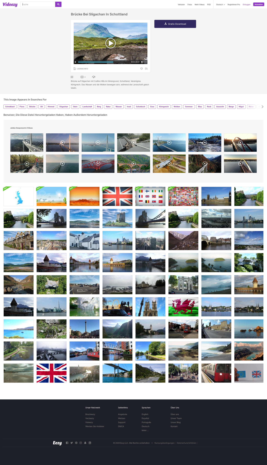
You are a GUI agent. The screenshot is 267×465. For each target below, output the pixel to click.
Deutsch (145, 426)
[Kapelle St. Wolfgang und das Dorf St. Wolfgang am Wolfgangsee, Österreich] (150, 329)
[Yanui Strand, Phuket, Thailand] (183, 351)
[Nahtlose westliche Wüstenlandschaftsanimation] (51, 196)
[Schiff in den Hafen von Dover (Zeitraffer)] (117, 284)
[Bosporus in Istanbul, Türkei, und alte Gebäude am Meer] (117, 373)
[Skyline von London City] (51, 306)
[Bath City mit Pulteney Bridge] (183, 218)
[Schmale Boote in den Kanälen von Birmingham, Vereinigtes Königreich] (84, 351)
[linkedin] (90, 443)
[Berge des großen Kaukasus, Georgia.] (18, 284)
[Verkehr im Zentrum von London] (183, 284)
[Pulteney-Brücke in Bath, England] (249, 196)
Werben (121, 418)
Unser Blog (176, 422)
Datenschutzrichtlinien (186, 443)
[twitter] (71, 443)
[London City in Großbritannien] (150, 240)
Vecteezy (89, 418)
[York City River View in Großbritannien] (216, 240)
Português (146, 422)
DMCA (121, 426)
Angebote (122, 414)
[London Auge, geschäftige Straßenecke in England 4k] (117, 306)
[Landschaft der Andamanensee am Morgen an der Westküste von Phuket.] (216, 262)
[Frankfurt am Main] (51, 351)
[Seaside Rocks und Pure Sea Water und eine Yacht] (249, 329)
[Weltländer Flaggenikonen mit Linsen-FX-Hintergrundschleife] (183, 196)
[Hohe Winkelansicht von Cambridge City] (51, 240)
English (145, 414)
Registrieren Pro (234, 4)
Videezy (89, 422)
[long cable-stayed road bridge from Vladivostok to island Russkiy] (169, 143)
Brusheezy (90, 414)
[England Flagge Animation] (51, 373)
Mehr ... (145, 430)
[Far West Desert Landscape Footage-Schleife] (84, 196)
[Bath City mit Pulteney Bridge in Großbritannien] (18, 218)
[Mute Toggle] (142, 62)
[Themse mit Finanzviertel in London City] (117, 240)
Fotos (190, 4)
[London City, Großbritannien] (249, 218)
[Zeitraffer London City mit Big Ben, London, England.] (216, 196)
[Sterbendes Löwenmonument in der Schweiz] (84, 306)
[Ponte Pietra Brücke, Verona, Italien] (84, 373)
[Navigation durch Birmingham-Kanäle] (117, 351)
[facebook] (67, 443)
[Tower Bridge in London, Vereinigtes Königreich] (51, 218)
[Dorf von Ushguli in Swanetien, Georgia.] (183, 240)
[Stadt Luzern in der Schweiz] (249, 306)
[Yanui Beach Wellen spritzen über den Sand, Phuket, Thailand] (216, 351)
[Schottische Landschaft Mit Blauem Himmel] (18, 262)
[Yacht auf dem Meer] (18, 329)
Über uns (175, 414)
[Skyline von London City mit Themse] (216, 218)
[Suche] (58, 4)
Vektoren (181, 4)
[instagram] (81, 443)
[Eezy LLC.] (57, 442)
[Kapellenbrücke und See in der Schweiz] (117, 262)
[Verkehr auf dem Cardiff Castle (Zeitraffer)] (216, 329)
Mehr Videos (199, 4)
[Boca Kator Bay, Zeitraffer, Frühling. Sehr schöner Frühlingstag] (249, 351)
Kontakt (174, 426)
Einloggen (246, 4)
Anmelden (259, 4)
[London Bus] (183, 329)
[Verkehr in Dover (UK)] (84, 284)
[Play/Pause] (75, 62)
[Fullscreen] (145, 62)
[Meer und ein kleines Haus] (18, 373)
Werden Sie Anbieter (94, 426)
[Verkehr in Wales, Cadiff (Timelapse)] (150, 284)
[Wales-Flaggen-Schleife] (183, 306)
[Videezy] (10, 5)
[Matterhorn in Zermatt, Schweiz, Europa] (150, 373)
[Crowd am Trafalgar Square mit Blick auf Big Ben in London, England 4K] (84, 329)
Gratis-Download (177, 24)
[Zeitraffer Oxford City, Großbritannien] (249, 240)
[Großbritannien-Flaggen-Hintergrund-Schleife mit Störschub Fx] (117, 196)
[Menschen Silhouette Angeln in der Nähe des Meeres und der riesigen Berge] (216, 284)
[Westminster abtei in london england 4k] (150, 306)
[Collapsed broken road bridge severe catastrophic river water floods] (133, 143)
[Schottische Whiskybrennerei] (84, 240)
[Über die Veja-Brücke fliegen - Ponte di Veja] (51, 284)
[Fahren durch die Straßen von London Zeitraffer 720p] (183, 373)
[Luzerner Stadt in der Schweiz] (51, 262)
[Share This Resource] (146, 68)
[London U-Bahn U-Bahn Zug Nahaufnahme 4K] (216, 373)
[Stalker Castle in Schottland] (117, 218)
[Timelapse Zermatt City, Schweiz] (117, 329)
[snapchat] (85, 443)
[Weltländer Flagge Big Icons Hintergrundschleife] (150, 196)
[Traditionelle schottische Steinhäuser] (18, 240)
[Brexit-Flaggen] (249, 373)
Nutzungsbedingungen (164, 443)
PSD (209, 4)
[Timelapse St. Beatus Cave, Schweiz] (51, 329)
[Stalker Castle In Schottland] (84, 218)
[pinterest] (76, 443)
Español (145, 418)
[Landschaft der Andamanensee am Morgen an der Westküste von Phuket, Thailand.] (183, 262)
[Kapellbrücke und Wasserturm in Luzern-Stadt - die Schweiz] (150, 262)
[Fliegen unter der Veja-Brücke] (249, 262)
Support (121, 422)
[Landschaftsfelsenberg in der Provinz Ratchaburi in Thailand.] (18, 351)
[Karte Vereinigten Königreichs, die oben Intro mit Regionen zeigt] (18, 196)
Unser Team (176, 418)
